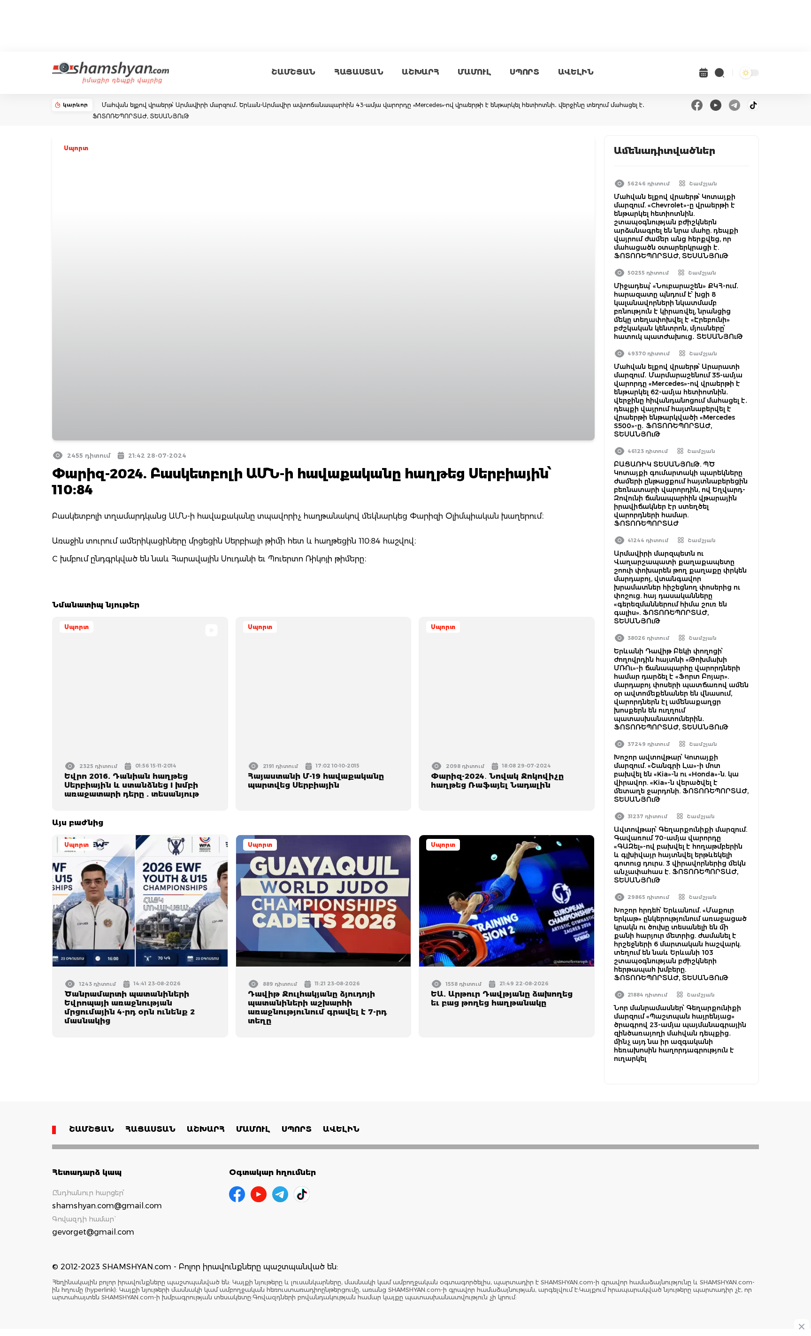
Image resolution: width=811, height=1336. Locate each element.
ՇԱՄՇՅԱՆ (293, 72)
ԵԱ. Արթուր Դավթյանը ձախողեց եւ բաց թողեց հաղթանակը (502, 998)
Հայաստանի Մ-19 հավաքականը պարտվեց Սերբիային (316, 781)
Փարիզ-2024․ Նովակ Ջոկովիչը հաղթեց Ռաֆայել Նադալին (497, 781)
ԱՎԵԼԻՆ (576, 72)
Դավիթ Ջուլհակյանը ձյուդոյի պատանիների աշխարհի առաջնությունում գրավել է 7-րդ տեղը (317, 1007)
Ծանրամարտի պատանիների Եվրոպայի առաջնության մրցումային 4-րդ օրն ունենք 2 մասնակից (129, 1007)
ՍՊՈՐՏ (524, 72)
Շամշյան (703, 183)
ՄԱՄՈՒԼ (474, 72)
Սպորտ (76, 148)
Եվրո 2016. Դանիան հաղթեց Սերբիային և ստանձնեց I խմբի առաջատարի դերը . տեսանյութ (131, 785)
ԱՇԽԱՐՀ (420, 72)
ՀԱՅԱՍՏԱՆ (358, 72)
